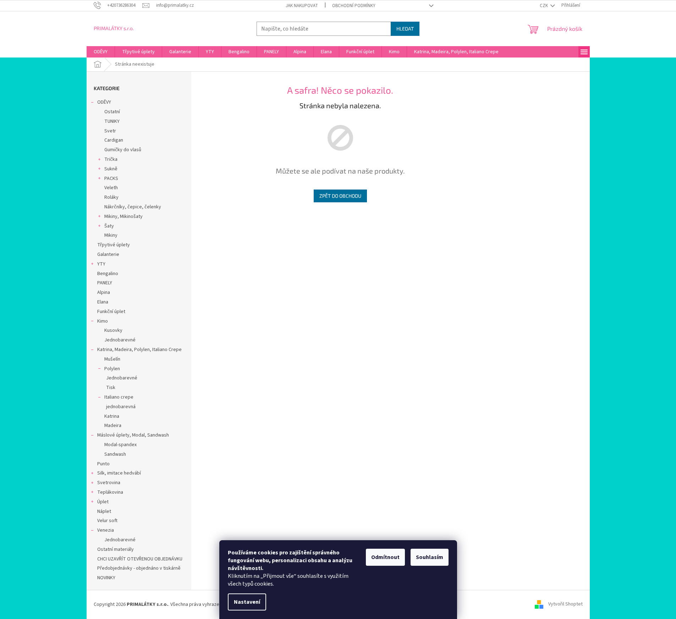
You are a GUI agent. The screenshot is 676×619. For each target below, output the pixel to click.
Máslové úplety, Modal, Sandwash (133, 435)
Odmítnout (385, 557)
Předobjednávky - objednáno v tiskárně (139, 568)
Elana (102, 302)
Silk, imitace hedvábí (119, 473)
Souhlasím (429, 557)
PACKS (111, 178)
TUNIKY (112, 121)
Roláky (111, 197)
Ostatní (112, 111)
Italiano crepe (118, 397)
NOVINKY (106, 577)
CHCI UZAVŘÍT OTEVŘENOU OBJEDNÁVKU (139, 559)
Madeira (112, 425)
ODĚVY (104, 102)
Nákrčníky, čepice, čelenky (132, 206)
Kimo (102, 321)
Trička (110, 159)
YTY (101, 264)
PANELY (104, 282)
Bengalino (107, 273)
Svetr (110, 131)
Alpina (103, 292)
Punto (103, 463)
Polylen (112, 368)
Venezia (105, 530)
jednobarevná (121, 406)
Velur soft (107, 520)
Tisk (110, 387)
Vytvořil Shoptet (565, 604)
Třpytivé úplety (113, 244)
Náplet (104, 511)
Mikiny (110, 235)
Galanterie (108, 254)
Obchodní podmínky (353, 5)
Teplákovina (110, 492)
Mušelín (112, 359)
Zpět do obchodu (340, 196)
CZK (544, 5)
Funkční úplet (111, 311)
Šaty (109, 226)
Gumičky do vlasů (122, 149)
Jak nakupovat (302, 5)
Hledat (405, 29)
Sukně (110, 168)
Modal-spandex (120, 444)
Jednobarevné (120, 340)
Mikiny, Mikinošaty (123, 216)
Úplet (103, 501)
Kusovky (113, 330)
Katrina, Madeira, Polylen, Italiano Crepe (139, 349)
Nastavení (247, 602)
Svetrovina (108, 482)
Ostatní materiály (115, 549)
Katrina (111, 416)
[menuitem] (101, 51)
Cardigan (113, 140)
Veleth (111, 187)
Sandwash (115, 454)
